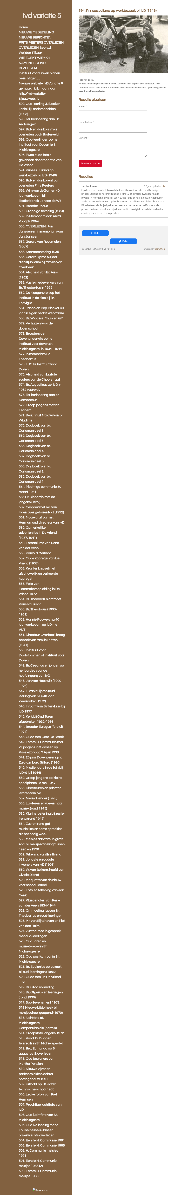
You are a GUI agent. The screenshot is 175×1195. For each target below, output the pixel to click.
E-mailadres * (86, 122)
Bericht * (84, 137)
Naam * (83, 106)
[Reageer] (163, 186)
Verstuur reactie (90, 163)
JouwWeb (160, 249)
